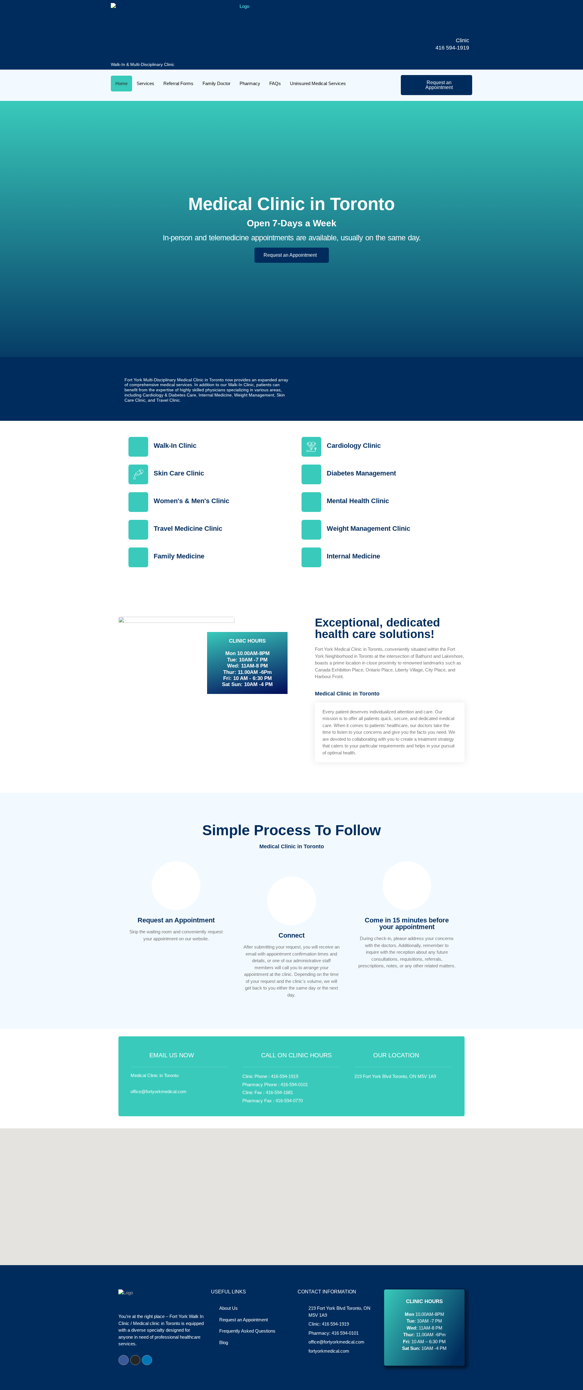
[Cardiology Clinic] (311, 447)
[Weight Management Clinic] (311, 530)
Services (145, 83)
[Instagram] (135, 1360)
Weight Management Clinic (368, 528)
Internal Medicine (353, 556)
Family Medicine (179, 556)
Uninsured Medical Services (318, 83)
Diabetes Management (361, 473)
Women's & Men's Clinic (191, 501)
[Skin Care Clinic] (138, 474)
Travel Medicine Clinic (188, 528)
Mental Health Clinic (358, 501)
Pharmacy (250, 83)
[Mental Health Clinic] (311, 502)
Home (121, 83)
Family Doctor (216, 83)
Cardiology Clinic (354, 445)
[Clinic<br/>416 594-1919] (459, 27)
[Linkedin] (147, 1360)
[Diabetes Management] (311, 474)
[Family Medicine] (138, 557)
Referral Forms (178, 83)
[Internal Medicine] (311, 557)
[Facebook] (123, 1360)
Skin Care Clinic (179, 473)
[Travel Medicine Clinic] (138, 530)
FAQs (275, 83)
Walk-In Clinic (175, 445)
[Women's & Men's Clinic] (138, 502)
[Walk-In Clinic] (138, 447)
